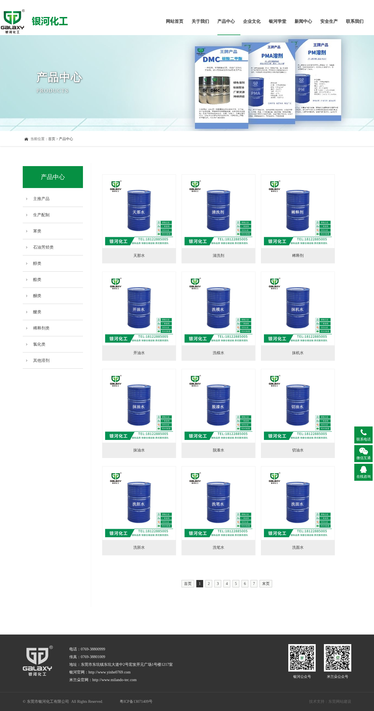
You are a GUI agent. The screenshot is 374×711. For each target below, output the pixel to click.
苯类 (37, 231)
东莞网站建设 (339, 701)
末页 (266, 584)
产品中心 (226, 21)
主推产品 (41, 199)
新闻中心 (303, 21)
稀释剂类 (41, 328)
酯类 (37, 279)
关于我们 (200, 21)
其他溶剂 (41, 360)
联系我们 (355, 21)
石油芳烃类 (43, 247)
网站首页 (174, 21)
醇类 (37, 263)
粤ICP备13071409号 (136, 701)
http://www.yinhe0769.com (109, 672)
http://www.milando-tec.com (114, 680)
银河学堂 (277, 21)
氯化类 (39, 344)
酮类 (37, 296)
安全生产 (329, 21)
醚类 (37, 312)
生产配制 (41, 215)
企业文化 (252, 21)
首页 (51, 139)
